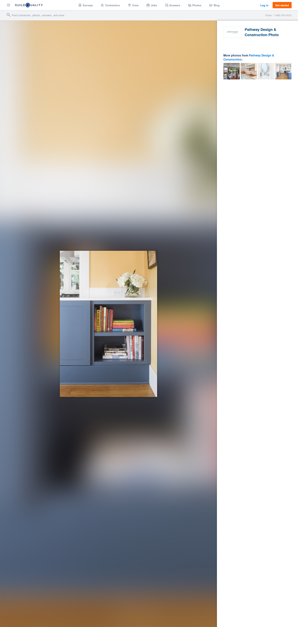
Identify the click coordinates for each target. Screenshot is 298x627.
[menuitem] (85, 5)
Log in (264, 5)
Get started (282, 5)
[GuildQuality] (29, 5)
